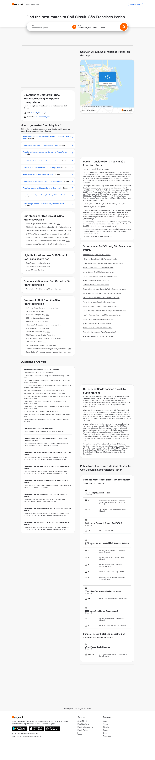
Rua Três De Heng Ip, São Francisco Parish (98, 336)
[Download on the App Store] (36, 728)
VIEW (58, 224)
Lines (105, 721)
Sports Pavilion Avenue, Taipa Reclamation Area (100, 332)
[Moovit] (18, 4)
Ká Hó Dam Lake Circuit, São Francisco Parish (99, 259)
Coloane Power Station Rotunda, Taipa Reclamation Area (104, 289)
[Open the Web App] (52, 728)
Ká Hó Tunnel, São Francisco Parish (96, 280)
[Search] (124, 27)
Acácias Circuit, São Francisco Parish (97, 255)
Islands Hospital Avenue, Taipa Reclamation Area (101, 298)
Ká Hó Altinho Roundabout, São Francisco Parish (100, 306)
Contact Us (37, 736)
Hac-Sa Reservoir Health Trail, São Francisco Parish (102, 315)
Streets (106, 727)
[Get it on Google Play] (19, 728)
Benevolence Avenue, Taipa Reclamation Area (100, 276)
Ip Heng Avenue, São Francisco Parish (97, 323)
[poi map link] (107, 87)
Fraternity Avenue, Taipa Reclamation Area (99, 302)
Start (32, 25)
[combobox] (50, 28)
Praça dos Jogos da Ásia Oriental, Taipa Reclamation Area (104, 311)
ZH (80, 733)
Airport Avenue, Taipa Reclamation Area (97, 328)
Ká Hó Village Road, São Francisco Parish (98, 319)
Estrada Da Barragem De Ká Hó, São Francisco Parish (102, 293)
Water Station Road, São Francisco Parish (98, 272)
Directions (107, 736)
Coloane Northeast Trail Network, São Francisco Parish (103, 263)
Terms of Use (16, 736)
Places (105, 724)
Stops (105, 730)
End (79, 25)
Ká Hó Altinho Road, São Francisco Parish (98, 268)
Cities (105, 733)
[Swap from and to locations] (74, 27)
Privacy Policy (27, 736)
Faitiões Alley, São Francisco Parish (96, 285)
